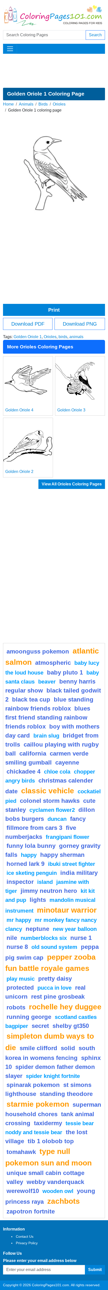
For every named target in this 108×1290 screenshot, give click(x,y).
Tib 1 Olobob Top (51, 1141)
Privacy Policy (27, 1243)
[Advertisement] (54, 71)
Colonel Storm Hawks (50, 800)
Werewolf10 (23, 1190)
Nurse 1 (81, 937)
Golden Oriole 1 (28, 337)
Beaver (47, 682)
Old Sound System (54, 947)
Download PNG (80, 324)
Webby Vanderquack (55, 1181)
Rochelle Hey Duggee (65, 1006)
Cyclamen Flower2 (52, 810)
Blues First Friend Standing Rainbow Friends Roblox (47, 717)
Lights (38, 899)
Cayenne (67, 762)
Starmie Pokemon (38, 1104)
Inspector (20, 881)
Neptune (37, 928)
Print (54, 310)
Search (95, 35)
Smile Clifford (38, 1048)
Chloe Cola (57, 772)
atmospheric (53, 662)
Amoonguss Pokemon (38, 651)
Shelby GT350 (70, 1025)
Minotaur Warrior (67, 910)
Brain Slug (46, 736)
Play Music (21, 979)
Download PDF (27, 324)
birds (63, 337)
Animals (26, 104)
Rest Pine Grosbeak (58, 996)
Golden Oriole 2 (19, 471)
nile (12, 937)
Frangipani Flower (67, 837)
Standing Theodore (66, 1093)
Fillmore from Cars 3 (34, 827)
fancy (78, 818)
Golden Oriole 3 (71, 410)
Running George (29, 1016)
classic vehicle (47, 790)
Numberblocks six (44, 938)
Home (8, 104)
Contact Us (24, 1236)
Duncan (57, 819)
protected (20, 987)
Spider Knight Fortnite (53, 1076)
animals (76, 337)
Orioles (59, 104)
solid (68, 1048)
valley (15, 1181)
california (32, 753)
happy (29, 855)
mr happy (19, 920)
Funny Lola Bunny (31, 845)
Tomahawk (21, 1151)
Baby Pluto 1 (65, 672)
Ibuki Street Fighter (71, 864)
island (45, 882)
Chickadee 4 (23, 771)
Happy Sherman (62, 854)
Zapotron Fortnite (31, 1211)
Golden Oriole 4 (19, 410)
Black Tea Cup (31, 699)
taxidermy (48, 1123)
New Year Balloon (75, 929)
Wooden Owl (57, 1191)
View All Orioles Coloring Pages (72, 484)
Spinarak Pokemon (33, 1084)
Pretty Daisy (55, 978)
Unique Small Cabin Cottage (45, 1172)
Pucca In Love (54, 988)
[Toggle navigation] (10, 49)
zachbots (63, 1201)
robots (16, 1007)
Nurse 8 (17, 946)
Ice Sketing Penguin (32, 873)
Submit (95, 1269)
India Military (79, 872)
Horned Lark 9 (25, 863)
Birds (43, 104)
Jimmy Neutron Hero (49, 890)
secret (40, 1025)
